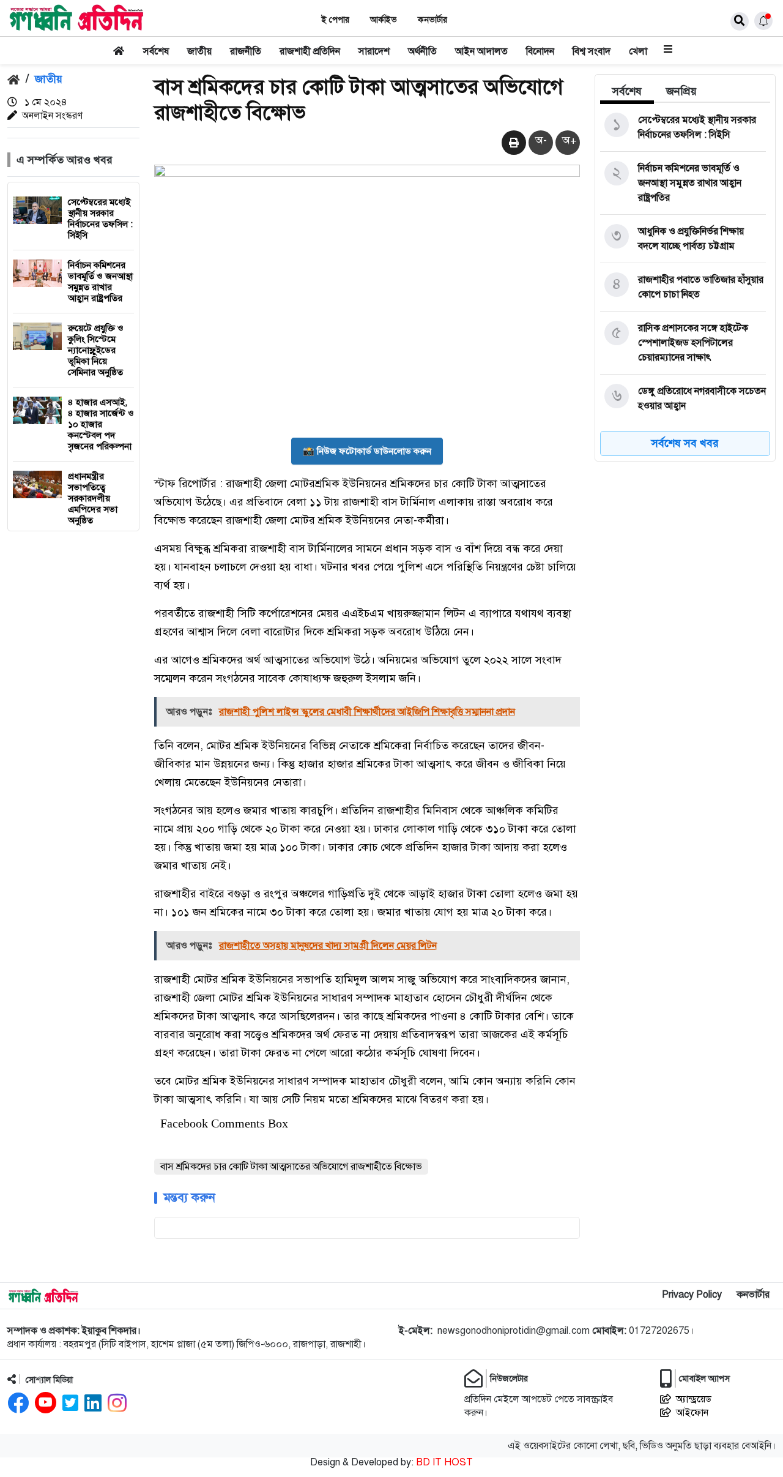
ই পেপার (335, 20)
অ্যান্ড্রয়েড (693, 1399)
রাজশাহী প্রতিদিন (310, 51)
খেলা (638, 51)
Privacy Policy (692, 1294)
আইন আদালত (481, 51)
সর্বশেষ (156, 51)
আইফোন (692, 1413)
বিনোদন (540, 51)
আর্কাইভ (383, 20)
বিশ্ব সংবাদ (591, 51)
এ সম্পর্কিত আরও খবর (65, 159)
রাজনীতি (245, 51)
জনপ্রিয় (681, 91)
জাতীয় (199, 51)
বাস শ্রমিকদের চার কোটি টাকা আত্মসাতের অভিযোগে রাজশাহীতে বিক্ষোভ (291, 1167)
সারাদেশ (374, 51)
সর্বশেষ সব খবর (685, 443)
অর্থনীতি (422, 51)
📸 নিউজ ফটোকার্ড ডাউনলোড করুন (367, 451)
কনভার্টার (432, 20)
